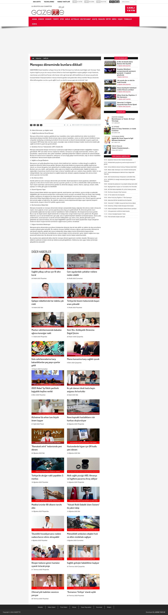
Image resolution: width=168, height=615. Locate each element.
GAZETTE (17, 612)
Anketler (40, 607)
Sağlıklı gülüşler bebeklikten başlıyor (83, 562)
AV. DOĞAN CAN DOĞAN (120, 146)
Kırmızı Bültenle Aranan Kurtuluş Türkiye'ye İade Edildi (120, 167)
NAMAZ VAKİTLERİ (63, 2)
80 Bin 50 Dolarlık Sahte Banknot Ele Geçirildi (125, 63)
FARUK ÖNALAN (117, 136)
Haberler (38, 58)
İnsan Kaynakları (86, 607)
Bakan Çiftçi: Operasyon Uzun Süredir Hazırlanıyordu (120, 169)
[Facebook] (31, 125)
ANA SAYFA (37, 2)
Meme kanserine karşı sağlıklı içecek (83, 359)
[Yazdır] (65, 125)
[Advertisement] (84, 40)
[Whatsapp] (41, 125)
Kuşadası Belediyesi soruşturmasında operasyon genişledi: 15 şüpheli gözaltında (126, 72)
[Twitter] (34, 125)
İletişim (109, 607)
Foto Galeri (63, 607)
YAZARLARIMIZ (49, 2)
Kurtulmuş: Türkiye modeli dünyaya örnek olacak (118, 206)
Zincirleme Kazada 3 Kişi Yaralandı (115, 192)
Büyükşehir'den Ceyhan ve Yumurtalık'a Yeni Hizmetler (120, 186)
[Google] (38, 125)
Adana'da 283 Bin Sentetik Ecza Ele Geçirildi (118, 200)
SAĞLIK (45, 58)
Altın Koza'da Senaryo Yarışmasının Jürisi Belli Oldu (119, 177)
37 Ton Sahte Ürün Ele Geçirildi (114, 195)
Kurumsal (99, 607)
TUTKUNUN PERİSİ (118, 127)
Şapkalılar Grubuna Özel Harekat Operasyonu (118, 160)
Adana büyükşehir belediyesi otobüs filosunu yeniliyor (126, 89)
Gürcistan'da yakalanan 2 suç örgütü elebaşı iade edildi (120, 184)
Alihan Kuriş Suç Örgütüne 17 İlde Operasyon (127, 96)
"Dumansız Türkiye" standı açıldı (81, 591)
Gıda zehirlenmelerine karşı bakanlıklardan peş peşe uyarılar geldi (46, 362)
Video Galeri (51, 607)
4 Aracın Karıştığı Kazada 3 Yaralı (115, 214)
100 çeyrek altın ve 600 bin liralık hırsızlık (126, 81)
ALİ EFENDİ (115, 117)
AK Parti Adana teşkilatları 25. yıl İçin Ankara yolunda (120, 189)
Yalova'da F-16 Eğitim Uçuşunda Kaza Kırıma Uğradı (127, 103)
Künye (74, 607)
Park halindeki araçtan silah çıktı (114, 216)
